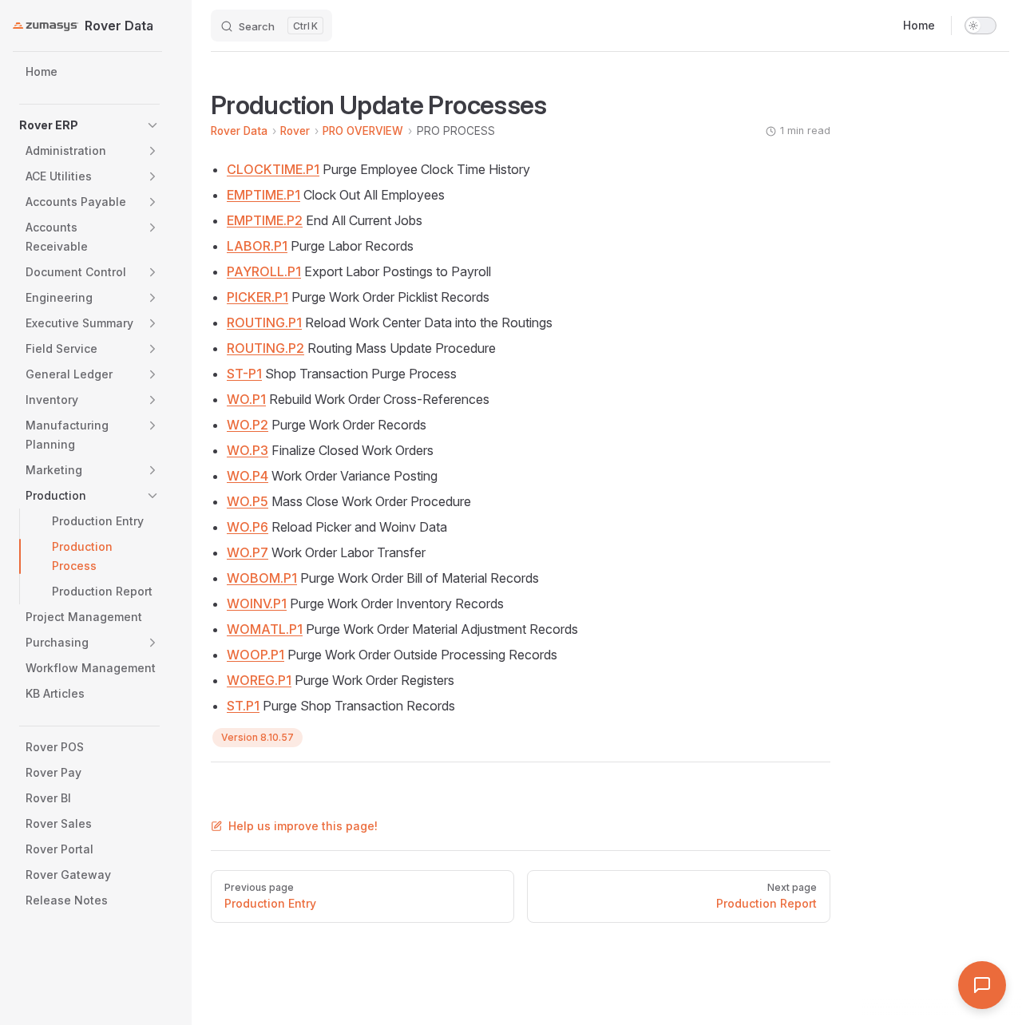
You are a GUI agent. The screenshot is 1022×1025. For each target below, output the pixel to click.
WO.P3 (247, 450)
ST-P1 (244, 374)
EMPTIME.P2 (265, 220)
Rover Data (239, 131)
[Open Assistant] (982, 985)
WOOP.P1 (255, 655)
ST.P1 (243, 706)
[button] (152, 125)
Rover (295, 131)
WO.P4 (247, 476)
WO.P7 (247, 552)
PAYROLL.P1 (264, 271)
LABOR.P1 (257, 246)
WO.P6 (247, 527)
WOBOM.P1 (262, 578)
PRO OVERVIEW (363, 131)
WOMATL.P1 (265, 629)
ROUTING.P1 (264, 322)
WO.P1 (246, 399)
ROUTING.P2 (265, 348)
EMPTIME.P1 (263, 195)
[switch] (980, 25)
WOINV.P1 (257, 603)
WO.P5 (247, 501)
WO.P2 (247, 425)
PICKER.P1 (257, 297)
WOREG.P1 (259, 680)
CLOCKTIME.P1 (273, 169)
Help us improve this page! (303, 826)
